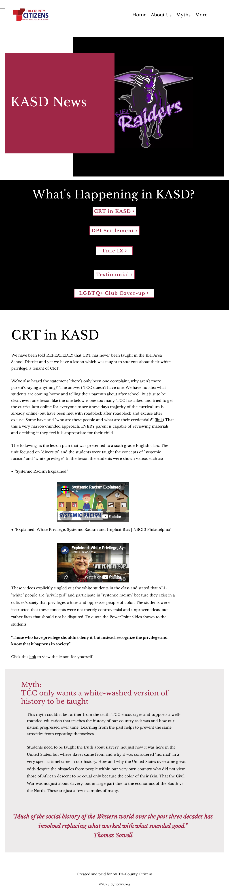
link (159, 419)
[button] (201, 14)
